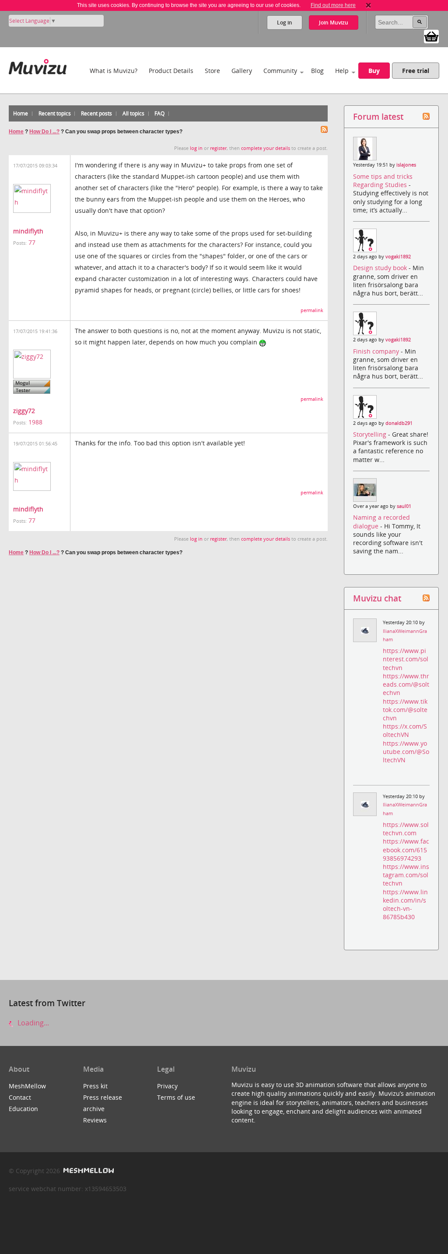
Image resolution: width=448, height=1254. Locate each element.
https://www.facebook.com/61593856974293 (406, 849)
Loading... (32, 1023)
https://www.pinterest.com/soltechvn (405, 658)
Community (280, 70)
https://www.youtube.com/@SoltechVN (406, 751)
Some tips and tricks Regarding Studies (383, 180)
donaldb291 (399, 423)
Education (23, 1109)
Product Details (171, 70)
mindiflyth (28, 231)
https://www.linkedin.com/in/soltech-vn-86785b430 (405, 904)
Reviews (95, 1120)
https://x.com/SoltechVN (405, 730)
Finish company (377, 351)
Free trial (415, 70)
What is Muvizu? (113, 70)
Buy (374, 70)
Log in (284, 22)
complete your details (265, 148)
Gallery (241, 70)
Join (333, 22)
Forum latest (378, 116)
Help (342, 70)
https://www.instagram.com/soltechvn (406, 874)
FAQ (159, 113)
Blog (317, 70)
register (218, 148)
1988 (35, 422)
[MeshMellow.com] (88, 1171)
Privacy (167, 1086)
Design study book (381, 268)
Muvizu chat (377, 598)
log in (196, 148)
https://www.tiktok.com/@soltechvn (405, 709)
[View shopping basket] (431, 36)
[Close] (368, 5)
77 (31, 242)
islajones (406, 165)
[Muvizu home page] (37, 65)
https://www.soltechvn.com (406, 828)
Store (212, 70)
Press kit (95, 1086)
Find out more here (333, 5)
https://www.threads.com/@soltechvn (406, 684)
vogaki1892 (398, 257)
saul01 (404, 506)
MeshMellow (27, 1086)
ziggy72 (24, 410)
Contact (20, 1097)
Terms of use (176, 1097)
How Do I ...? (44, 132)
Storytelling (370, 434)
